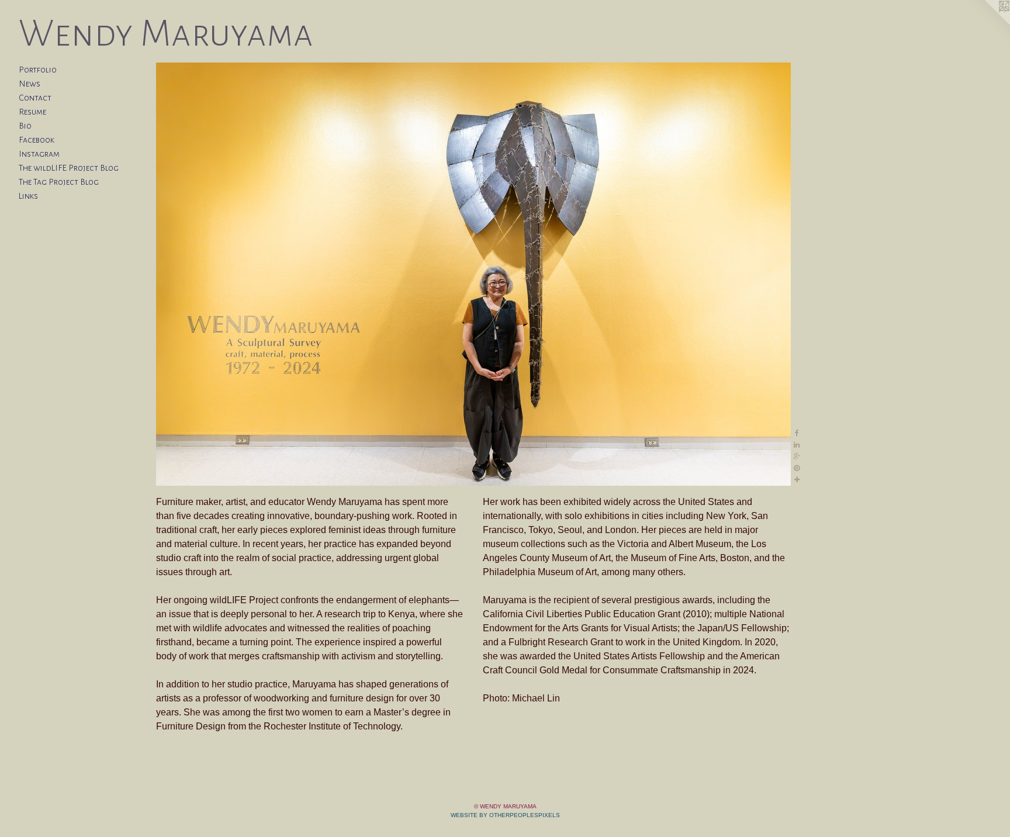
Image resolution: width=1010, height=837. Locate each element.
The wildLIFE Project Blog (69, 167)
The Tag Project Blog (59, 181)
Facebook (36, 139)
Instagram (39, 153)
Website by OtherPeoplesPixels (505, 815)
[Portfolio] (473, 274)
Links (28, 195)
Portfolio (38, 69)
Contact (35, 97)
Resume (32, 111)
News (29, 83)
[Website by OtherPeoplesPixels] (986, 23)
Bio (25, 125)
